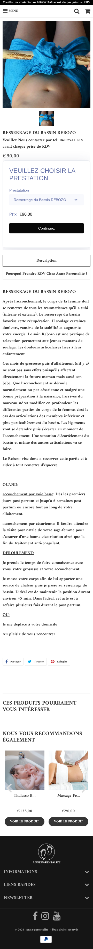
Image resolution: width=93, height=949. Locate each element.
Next (84, 787)
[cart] (87, 11)
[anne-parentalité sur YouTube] (56, 918)
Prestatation (19, 190)
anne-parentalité (37, 930)
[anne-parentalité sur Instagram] (45, 918)
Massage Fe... (68, 795)
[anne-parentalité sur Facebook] (35, 918)
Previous (9, 787)
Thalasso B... (25, 795)
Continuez (46, 228)
